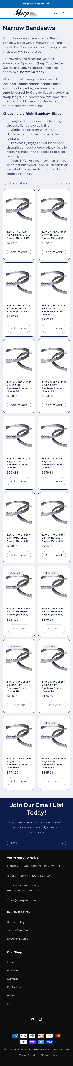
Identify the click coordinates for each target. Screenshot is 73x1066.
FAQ (10, 1004)
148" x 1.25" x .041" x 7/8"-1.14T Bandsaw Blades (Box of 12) (54, 386)
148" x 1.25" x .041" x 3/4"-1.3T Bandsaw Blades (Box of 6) (54, 763)
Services (12, 979)
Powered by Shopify (40, 1050)
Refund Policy (15, 922)
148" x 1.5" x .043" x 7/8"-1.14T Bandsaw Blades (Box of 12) (53, 463)
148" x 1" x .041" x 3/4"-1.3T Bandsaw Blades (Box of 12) (18, 235)
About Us (13, 995)
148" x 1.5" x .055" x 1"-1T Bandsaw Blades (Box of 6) (18, 611)
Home (11, 962)
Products (12, 970)
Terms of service (28, 1055)
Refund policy (61, 1050)
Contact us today (31, 72)
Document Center (18, 939)
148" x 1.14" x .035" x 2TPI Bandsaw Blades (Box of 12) (19, 308)
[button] (7, 13)
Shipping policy (49, 1055)
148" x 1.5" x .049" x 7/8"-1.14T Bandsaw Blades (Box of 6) (18, 686)
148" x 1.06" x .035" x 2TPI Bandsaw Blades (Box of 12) (54, 235)
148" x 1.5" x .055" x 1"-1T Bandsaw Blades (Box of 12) (53, 538)
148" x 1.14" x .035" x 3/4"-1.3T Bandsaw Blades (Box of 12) (54, 310)
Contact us (14, 987)
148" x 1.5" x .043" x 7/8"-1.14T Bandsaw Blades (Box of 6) (53, 686)
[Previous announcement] (7, 4)
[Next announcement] (66, 4)
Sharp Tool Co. (21, 1050)
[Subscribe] (62, 843)
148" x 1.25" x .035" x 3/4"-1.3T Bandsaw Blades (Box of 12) (19, 463)
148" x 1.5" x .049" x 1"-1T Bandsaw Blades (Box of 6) (53, 611)
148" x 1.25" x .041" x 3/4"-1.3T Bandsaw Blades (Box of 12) (19, 386)
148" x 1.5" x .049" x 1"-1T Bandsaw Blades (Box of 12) (18, 538)
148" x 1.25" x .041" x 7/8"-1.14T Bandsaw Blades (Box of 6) (19, 763)
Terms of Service (17, 930)
